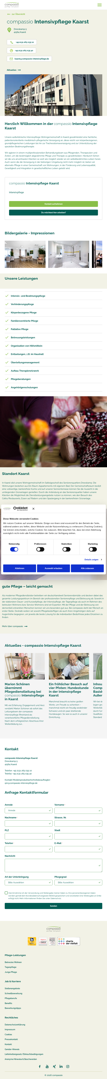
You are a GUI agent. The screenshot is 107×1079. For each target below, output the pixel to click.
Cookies (8, 1034)
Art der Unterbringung (17, 877)
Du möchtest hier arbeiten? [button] (53, 212)
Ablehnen (19, 568)
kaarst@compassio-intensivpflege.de (31, 59)
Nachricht (10, 856)
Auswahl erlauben (53, 568)
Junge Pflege (11, 972)
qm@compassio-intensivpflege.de (21, 783)
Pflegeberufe (11, 998)
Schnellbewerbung (13, 993)
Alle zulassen (87, 568)
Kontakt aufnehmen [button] (54, 204)
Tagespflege (10, 967)
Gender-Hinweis (12, 1049)
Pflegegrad (60, 877)
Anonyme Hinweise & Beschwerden (21, 1059)
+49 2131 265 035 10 (24, 42)
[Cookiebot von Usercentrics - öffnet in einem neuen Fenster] (19, 509)
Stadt (57, 830)
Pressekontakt (11, 1039)
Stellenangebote (12, 988)
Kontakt (8, 1044)
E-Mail (58, 843)
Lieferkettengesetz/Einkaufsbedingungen (24, 1054)
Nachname (11, 817)
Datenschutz (56, 898)
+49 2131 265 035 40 (23, 50)
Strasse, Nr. (60, 817)
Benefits (8, 1003)
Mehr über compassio (12, 626)
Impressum (10, 1029)
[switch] (40, 549)
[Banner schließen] (68, 509)
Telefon (9, 843)
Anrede (9, 804)
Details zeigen (91, 559)
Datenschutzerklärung (15, 1025)
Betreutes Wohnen (13, 962)
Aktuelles (11, 70)
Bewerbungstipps (13, 1008)
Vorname (59, 804)
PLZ (7, 830)
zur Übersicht (18, 14)
